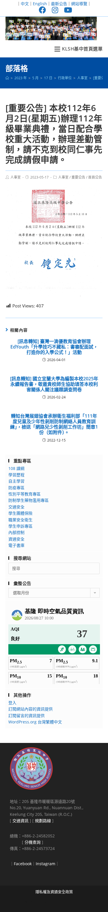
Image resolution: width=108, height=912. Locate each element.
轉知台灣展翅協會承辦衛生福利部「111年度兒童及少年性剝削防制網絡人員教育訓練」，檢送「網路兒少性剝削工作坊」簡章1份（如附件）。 (54, 424)
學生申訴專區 (20, 526)
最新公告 (59, 3)
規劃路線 (43, 820)
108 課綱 (16, 468)
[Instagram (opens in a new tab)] (55, 9)
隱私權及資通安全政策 (54, 891)
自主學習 (16, 481)
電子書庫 (16, 545)
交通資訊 (20, 820)
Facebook (23, 863)
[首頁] (7, 77)
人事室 (15, 177)
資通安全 (16, 539)
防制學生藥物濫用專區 (28, 500)
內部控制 (16, 532)
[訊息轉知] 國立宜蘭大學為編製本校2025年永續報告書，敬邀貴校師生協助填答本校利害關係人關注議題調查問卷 (54, 384)
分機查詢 (32, 842)
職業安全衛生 (20, 519)
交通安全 (16, 507)
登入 (12, 702)
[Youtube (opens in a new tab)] (66, 9)
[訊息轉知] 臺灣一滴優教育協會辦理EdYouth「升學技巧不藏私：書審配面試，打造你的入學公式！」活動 (54, 347)
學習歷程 (16, 474)
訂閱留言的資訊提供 (26, 715)
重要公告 (78, 177)
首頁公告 (95, 177)
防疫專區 (16, 487)
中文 (25, 3)
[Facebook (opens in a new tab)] (42, 9)
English (40, 3)
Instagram (45, 863)
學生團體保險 (20, 513)
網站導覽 (79, 3)
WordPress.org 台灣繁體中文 (35, 722)
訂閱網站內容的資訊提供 (30, 709)
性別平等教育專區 (24, 494)
